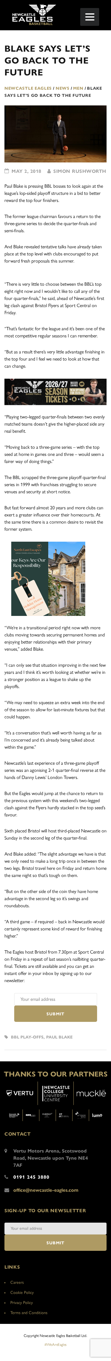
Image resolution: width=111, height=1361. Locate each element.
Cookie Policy (22, 1292)
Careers (17, 1282)
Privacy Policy (21, 1302)
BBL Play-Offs (27, 1037)
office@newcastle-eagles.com (45, 1190)
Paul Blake (59, 1037)
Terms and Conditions (28, 1312)
